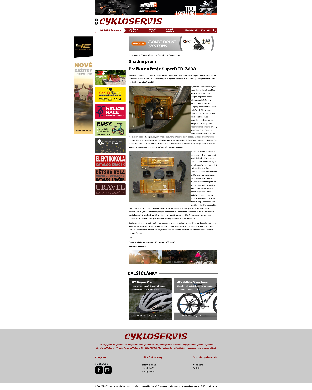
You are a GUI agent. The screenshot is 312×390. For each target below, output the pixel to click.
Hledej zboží (152, 30)
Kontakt (205, 30)
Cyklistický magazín (110, 30)
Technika (162, 55)
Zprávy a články (133, 30)
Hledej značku (170, 30)
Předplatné (191, 30)
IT (204, 386)
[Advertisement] (110, 51)
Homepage (133, 55)
